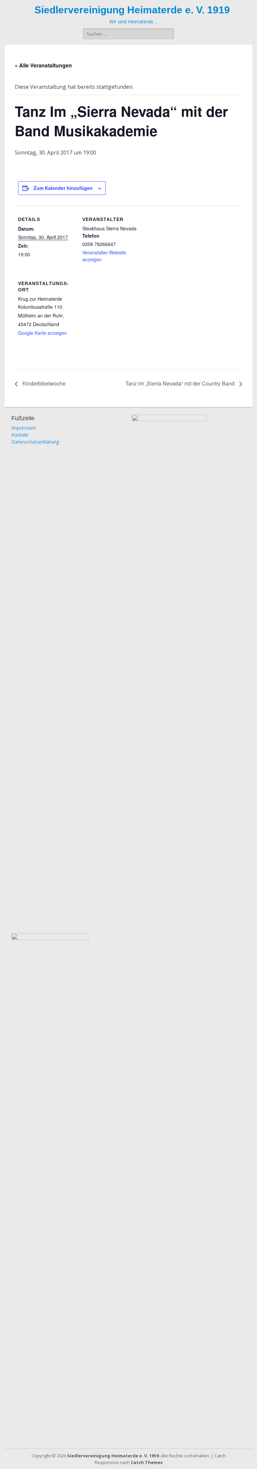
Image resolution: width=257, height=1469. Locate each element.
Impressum (23, 428)
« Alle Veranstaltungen (43, 65)
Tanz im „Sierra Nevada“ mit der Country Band (180, 383)
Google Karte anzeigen (42, 332)
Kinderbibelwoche (43, 383)
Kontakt (19, 435)
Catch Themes (147, 1462)
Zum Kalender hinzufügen (63, 188)
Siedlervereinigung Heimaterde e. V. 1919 (132, 9)
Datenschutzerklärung (35, 442)
